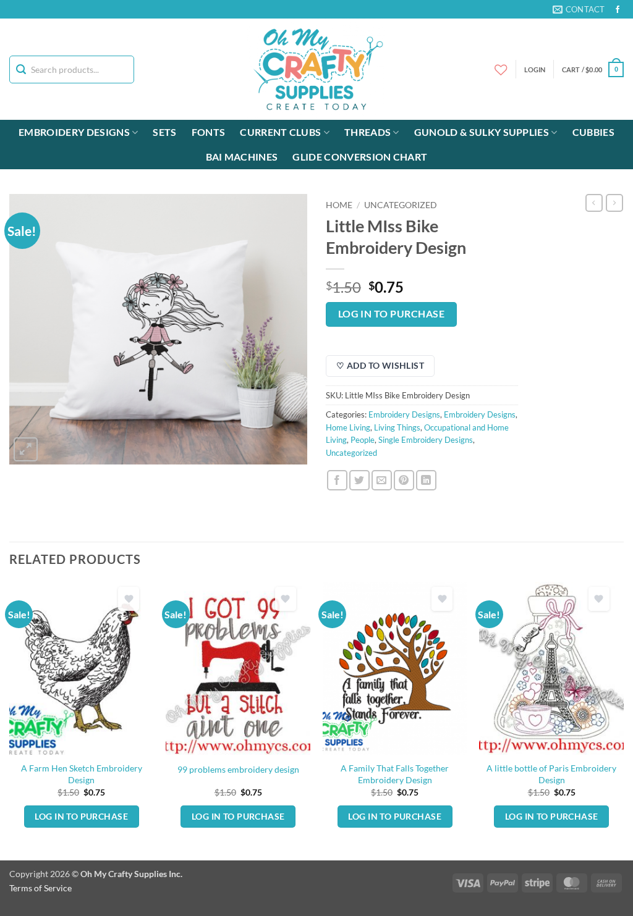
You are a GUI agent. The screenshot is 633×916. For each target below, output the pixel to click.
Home (339, 205)
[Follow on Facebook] (617, 10)
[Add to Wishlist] (128, 599)
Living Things (397, 427)
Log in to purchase (391, 313)
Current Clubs (280, 132)
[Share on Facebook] (337, 480)
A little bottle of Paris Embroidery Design (551, 774)
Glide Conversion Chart (359, 156)
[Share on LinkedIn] (426, 480)
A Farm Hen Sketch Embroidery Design (81, 774)
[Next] (623, 720)
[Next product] (594, 202)
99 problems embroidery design (238, 769)
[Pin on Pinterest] (404, 480)
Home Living (348, 427)
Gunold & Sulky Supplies (481, 132)
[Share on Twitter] (359, 480)
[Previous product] (614, 202)
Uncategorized (400, 205)
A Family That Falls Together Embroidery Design (395, 774)
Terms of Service (40, 888)
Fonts (209, 132)
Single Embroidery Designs (425, 440)
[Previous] (10, 720)
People (362, 440)
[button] (593, 69)
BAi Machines (242, 156)
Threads (367, 132)
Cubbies (593, 132)
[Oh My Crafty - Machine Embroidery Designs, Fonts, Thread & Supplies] (317, 69)
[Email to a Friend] (382, 480)
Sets (164, 132)
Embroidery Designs (74, 132)
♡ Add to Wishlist (380, 365)
